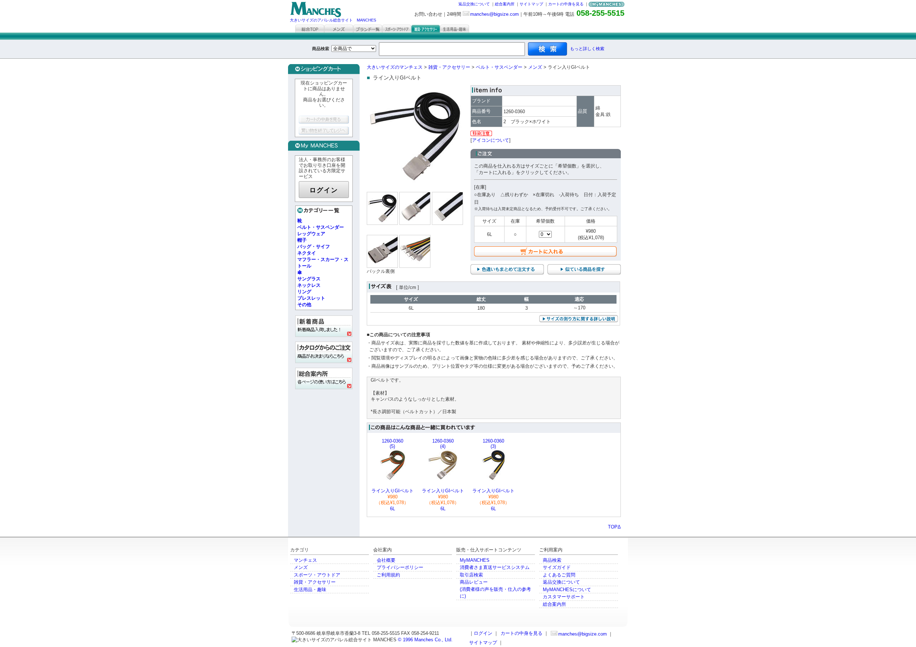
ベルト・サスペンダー (499, 67)
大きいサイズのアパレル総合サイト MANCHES (333, 20)
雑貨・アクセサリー (449, 67)
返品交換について (474, 4)
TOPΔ (614, 527)
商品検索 (552, 560)
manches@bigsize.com (494, 14)
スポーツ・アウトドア (317, 575)
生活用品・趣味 (310, 589)
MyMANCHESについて (567, 589)
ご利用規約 (388, 575)
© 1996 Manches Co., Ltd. (425, 639)
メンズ (535, 67)
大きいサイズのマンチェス (395, 67)
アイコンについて (490, 140)
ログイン (324, 190)
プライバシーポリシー (400, 567)
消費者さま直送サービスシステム (495, 567)
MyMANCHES (474, 560)
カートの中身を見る (566, 4)
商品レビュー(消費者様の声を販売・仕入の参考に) (495, 589)
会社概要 (386, 560)
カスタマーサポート (564, 596)
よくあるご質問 (559, 575)
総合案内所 (505, 4)
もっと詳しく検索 (587, 48)
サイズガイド (557, 567)
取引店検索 (471, 575)
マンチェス (305, 560)
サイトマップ (531, 4)
